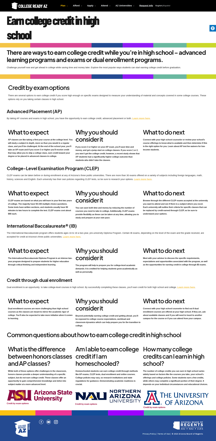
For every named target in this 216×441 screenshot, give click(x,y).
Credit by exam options (18, 403)
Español (166, 6)
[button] (213, 28)
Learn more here (141, 118)
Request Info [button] (146, 5)
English (159, 6)
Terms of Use (164, 433)
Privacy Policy (149, 433)
